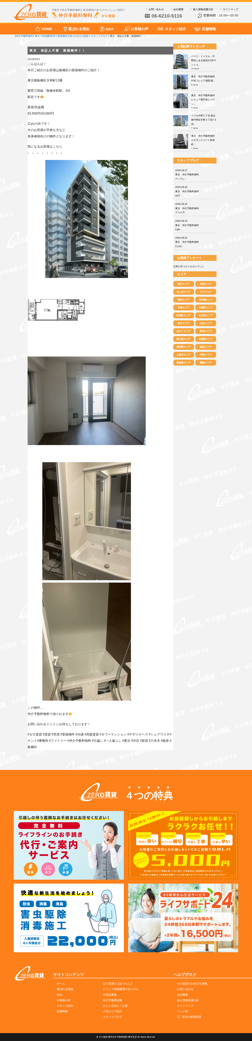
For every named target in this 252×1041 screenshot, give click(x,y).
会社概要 (178, 9)
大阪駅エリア (206, 339)
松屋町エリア (184, 315)
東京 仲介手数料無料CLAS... (187, 242)
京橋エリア (184, 307)
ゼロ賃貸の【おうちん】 (118, 983)
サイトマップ (230, 9)
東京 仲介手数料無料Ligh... (187, 225)
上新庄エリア (184, 354)
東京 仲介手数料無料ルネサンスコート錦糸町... (203, 140)
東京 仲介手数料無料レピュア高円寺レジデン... (203, 99)
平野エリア (206, 354)
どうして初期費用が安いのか (121, 989)
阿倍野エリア (184, 346)
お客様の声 (139, 29)
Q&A (110, 29)
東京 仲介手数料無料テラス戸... (187, 208)
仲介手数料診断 (112, 1000)
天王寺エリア (206, 315)
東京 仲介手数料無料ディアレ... (187, 174)
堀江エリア (184, 284)
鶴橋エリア (206, 362)
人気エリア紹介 (112, 1011)
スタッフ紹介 (175, 29)
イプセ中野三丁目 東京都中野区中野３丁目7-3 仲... (203, 120)
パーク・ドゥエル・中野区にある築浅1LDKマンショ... (203, 60)
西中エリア (184, 323)
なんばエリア (184, 291)
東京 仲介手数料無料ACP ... (187, 191)
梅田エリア (184, 299)
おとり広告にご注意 (115, 1005)
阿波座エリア (184, 362)
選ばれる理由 (78, 29)
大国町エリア (206, 307)
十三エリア (206, 291)
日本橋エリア (206, 299)
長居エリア (206, 331)
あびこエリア (184, 331)
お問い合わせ (156, 9)
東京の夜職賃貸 (191, 1016)
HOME (47, 29)
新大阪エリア (184, 339)
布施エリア (206, 284)
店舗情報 (209, 29)
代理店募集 (110, 994)
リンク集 (182, 1011)
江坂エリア (206, 323)
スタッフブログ (112, 1016)
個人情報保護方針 (203, 9)
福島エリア (206, 346)
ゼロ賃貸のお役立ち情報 (192, 983)
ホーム (61, 983)
